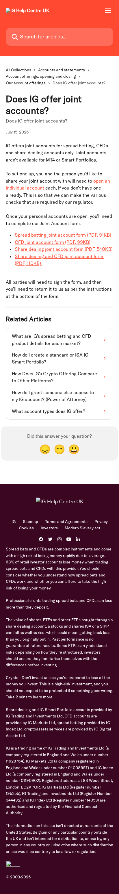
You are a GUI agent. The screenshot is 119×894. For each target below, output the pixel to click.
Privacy (101, 521)
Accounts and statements (61, 70)
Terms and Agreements (66, 521)
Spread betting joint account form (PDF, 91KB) (63, 235)
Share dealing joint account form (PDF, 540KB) (64, 249)
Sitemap (30, 521)
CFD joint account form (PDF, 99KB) (52, 242)
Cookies (26, 528)
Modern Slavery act (82, 528)
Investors (49, 528)
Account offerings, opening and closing (41, 76)
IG (14, 521)
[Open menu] (108, 10)
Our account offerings (26, 83)
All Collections (18, 70)
